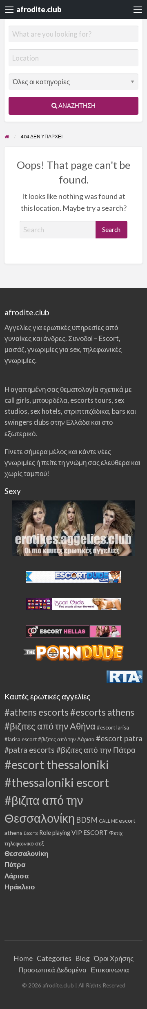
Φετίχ (115, 832)
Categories (54, 958)
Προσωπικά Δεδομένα (52, 969)
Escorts (31, 833)
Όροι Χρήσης (114, 958)
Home (23, 958)
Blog (83, 958)
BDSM (87, 819)
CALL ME (108, 820)
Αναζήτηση (76, 105)
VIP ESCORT (89, 832)
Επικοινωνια (110, 969)
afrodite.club (38, 9)
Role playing (54, 832)
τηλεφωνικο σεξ (24, 843)
